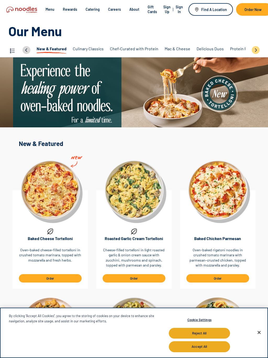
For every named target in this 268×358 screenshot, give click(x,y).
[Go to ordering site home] (21, 9)
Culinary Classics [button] (88, 48)
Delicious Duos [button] (210, 48)
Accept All (199, 346)
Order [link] (50, 278)
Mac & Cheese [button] (177, 48)
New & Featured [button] (51, 48)
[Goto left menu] (26, 50)
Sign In (179, 9)
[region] (134, 333)
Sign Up (167, 9)
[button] (12, 50)
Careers (114, 9)
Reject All (199, 333)
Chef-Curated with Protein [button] (134, 48)
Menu (50, 9)
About (134, 9)
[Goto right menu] (256, 50)
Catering (93, 9)
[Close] (259, 332)
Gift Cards (152, 9)
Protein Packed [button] (244, 48)
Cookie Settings (199, 320)
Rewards (70, 9)
